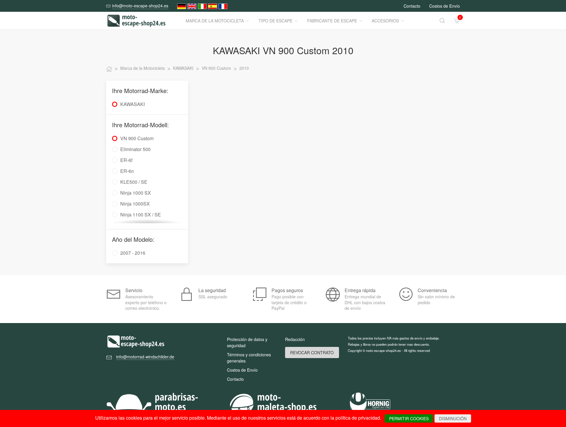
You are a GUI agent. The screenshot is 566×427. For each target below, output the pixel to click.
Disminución (453, 418)
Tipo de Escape (275, 21)
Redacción (295, 339)
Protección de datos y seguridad (247, 342)
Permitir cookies (409, 418)
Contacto (412, 6)
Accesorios (385, 21)
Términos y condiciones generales (249, 358)
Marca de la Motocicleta (215, 21)
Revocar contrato (312, 352)
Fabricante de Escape (332, 21)
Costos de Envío (444, 6)
